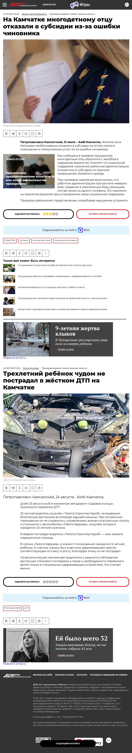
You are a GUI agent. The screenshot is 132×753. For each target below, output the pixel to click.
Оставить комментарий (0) (103, 214)
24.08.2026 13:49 (11, 368)
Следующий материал (68, 743)
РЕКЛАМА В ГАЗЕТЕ (64, 675)
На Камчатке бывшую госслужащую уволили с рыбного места (51, 287)
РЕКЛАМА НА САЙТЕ (42, 675)
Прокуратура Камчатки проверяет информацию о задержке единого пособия (60, 276)
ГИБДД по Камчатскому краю (19, 479)
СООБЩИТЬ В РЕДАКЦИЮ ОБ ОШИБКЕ (108, 675)
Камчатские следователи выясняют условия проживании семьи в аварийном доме (62, 309)
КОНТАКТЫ (82, 675)
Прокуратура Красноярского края (21, 125)
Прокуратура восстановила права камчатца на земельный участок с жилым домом (62, 298)
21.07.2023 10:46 (11, 14)
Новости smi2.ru (14, 357)
